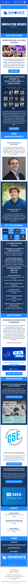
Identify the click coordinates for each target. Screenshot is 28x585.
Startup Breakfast (14, 513)
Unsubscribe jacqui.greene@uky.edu (14, 574)
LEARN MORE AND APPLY (14, 464)
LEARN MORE (14, 71)
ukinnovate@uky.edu (15, 578)
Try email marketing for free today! (14, 582)
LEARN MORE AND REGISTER (14, 397)
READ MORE (14, 128)
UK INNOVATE (14, 542)
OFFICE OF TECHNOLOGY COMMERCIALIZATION (14, 545)
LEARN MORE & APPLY (14, 373)
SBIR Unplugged (14, 528)
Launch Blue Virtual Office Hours (14, 520)
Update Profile (8, 576)
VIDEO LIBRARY (14, 551)
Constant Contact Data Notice (17, 576)
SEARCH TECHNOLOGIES (14, 548)
